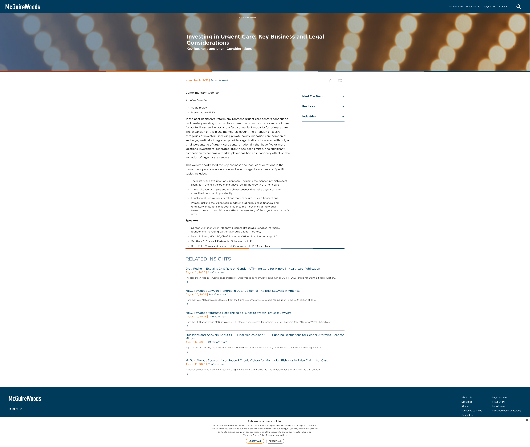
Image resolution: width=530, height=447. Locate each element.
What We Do (473, 6)
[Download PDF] (329, 80)
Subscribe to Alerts (471, 410)
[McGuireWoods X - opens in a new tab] (17, 409)
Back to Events (247, 17)
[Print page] (340, 80)
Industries (309, 116)
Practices (308, 106)
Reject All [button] (275, 441)
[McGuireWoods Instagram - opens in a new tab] (21, 409)
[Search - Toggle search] (518, 6)
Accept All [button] (254, 441)
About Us (466, 397)
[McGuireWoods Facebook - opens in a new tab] (13, 409)
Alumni (465, 406)
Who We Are (456, 6)
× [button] (527, 420)
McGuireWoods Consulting (506, 410)
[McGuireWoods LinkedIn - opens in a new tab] (10, 409)
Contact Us (467, 415)
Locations (466, 401)
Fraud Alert (498, 401)
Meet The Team (312, 96)
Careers (503, 6)
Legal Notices (499, 397)
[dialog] (265, 432)
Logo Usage (498, 406)
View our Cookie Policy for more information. (265, 435)
